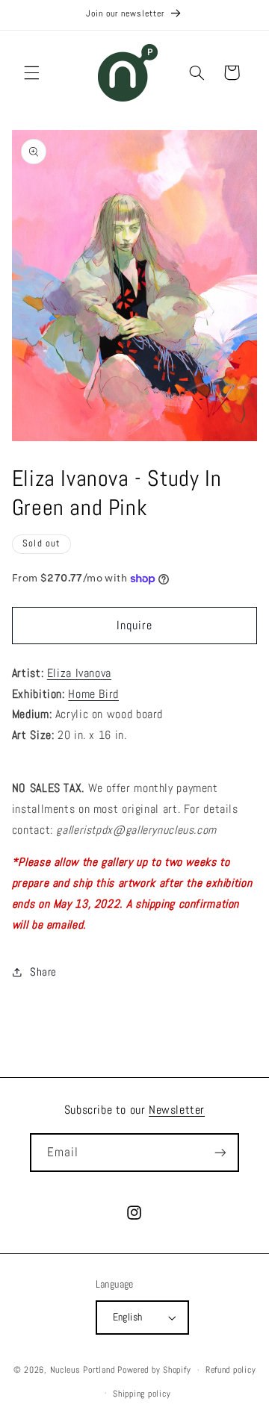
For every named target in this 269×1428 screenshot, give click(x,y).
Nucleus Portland (82, 1370)
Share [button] (43, 972)
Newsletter (177, 1109)
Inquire (134, 625)
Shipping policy (141, 1393)
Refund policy (230, 1370)
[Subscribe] (220, 1152)
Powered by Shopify (154, 1370)
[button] (31, 72)
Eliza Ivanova (79, 673)
